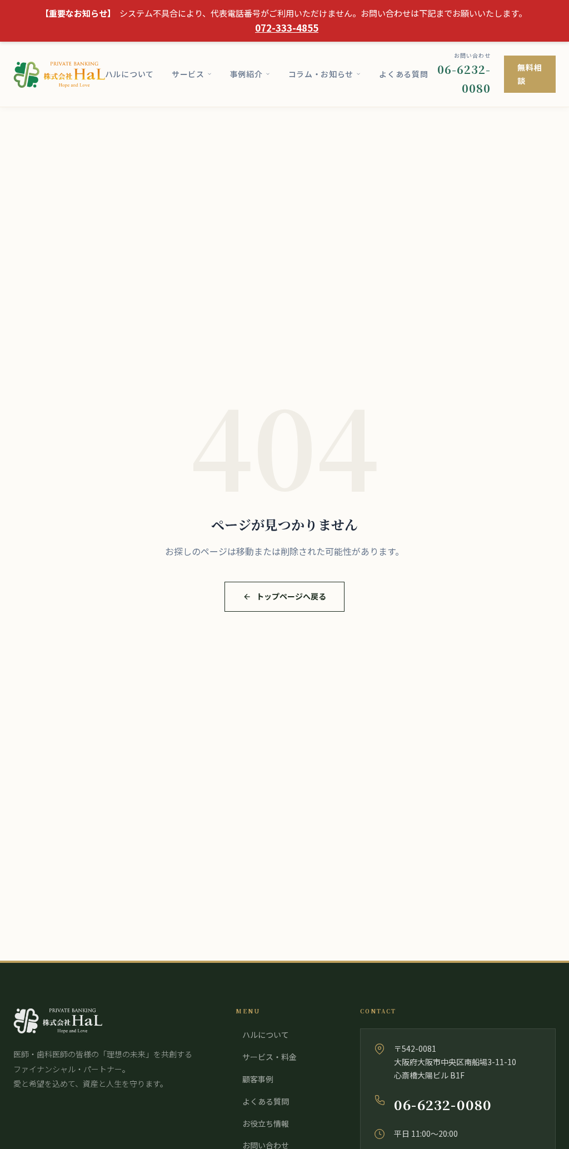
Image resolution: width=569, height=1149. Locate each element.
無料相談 (529, 74)
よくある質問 (403, 73)
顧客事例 (257, 1079)
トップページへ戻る (291, 596)
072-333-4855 (286, 27)
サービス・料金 (269, 1056)
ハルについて (129, 73)
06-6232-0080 (443, 1104)
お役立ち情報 (265, 1123)
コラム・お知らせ (321, 73)
